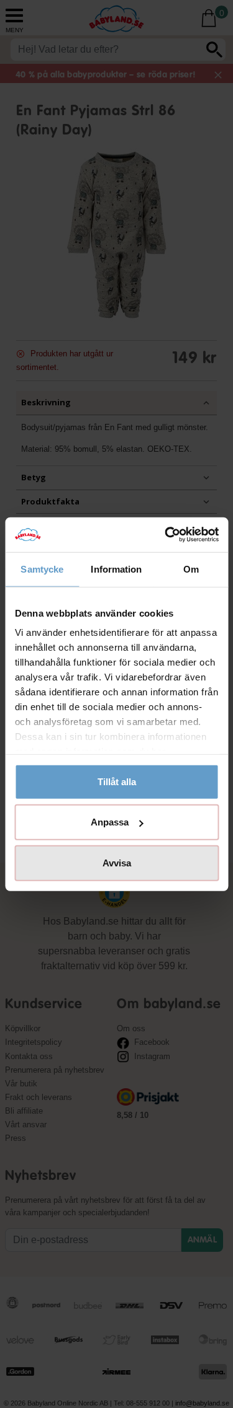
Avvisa (117, 862)
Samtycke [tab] (42, 568)
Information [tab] (116, 568)
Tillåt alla (117, 781)
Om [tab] (191, 568)
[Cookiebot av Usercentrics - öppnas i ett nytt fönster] (166, 535)
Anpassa (110, 822)
